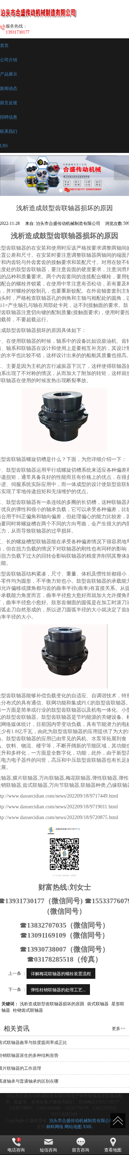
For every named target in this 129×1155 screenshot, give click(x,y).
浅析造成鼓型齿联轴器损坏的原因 (52, 1003)
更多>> (118, 1028)
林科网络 (54, 1126)
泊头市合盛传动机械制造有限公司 (81, 1120)
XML (87, 1126)
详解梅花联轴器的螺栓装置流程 (61, 973)
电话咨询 (16, 1149)
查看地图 (112, 1149)
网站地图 (73, 1126)
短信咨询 (48, 1149)
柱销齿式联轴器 (28, 1010)
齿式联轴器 (98, 1003)
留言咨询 (80, 1149)
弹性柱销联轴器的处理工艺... (58, 989)
